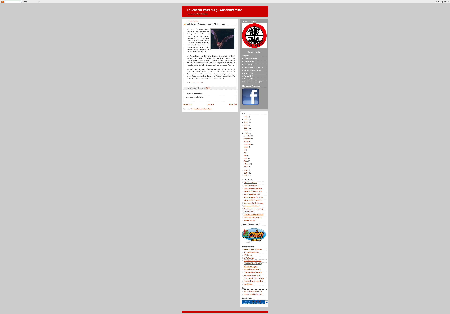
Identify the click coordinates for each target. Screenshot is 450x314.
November (247, 139)
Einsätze (247, 64)
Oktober (246, 141)
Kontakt (258, 52)
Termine (246, 76)
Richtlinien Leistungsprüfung (253, 209)
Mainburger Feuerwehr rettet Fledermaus (206, 24)
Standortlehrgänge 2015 (252, 194)
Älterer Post (233, 104)
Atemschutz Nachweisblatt (253, 188)
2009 (246, 133)
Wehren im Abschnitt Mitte (253, 249)
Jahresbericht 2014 (250, 183)
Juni (245, 153)
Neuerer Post (187, 104)
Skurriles (247, 73)
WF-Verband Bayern (250, 267)
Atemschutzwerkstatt (251, 186)
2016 (246, 117)
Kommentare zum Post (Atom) (201, 109)
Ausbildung (247, 61)
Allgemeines (248, 59)
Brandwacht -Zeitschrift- (252, 275)
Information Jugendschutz (252, 217)
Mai (245, 155)
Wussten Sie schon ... (251, 82)
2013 (246, 122)
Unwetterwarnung (249, 220)
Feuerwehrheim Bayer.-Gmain (254, 278)
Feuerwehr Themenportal (252, 269)
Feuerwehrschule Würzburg (253, 264)
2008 (246, 170)
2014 (246, 119)
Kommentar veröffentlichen (195, 97)
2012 (246, 125)
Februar (246, 164)
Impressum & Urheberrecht (253, 294)
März (245, 161)
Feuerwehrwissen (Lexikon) (253, 272)
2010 (246, 131)
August (246, 147)
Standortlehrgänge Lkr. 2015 (253, 197)
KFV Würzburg (249, 258)
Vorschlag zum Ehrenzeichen (253, 215)
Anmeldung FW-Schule (251, 206)
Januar (246, 167)
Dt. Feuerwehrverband (251, 252)
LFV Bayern (248, 255)
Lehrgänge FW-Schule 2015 (253, 200)
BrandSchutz (248, 284)
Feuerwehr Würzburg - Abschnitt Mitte (214, 10)
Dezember (247, 136)
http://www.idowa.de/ (197, 82)
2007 (246, 173)
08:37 (208, 88)
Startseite (210, 104)
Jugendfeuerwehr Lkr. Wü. (252, 261)
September (247, 144)
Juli (245, 150)
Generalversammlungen (252, 67)
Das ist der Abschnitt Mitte (253, 291)
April (245, 158)
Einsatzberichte (249, 212)
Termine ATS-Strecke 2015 (253, 191)
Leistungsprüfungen (250, 70)
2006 (246, 176)
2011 (246, 128)
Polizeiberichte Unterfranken (253, 281)
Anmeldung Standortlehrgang (253, 203)
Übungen (247, 79)
